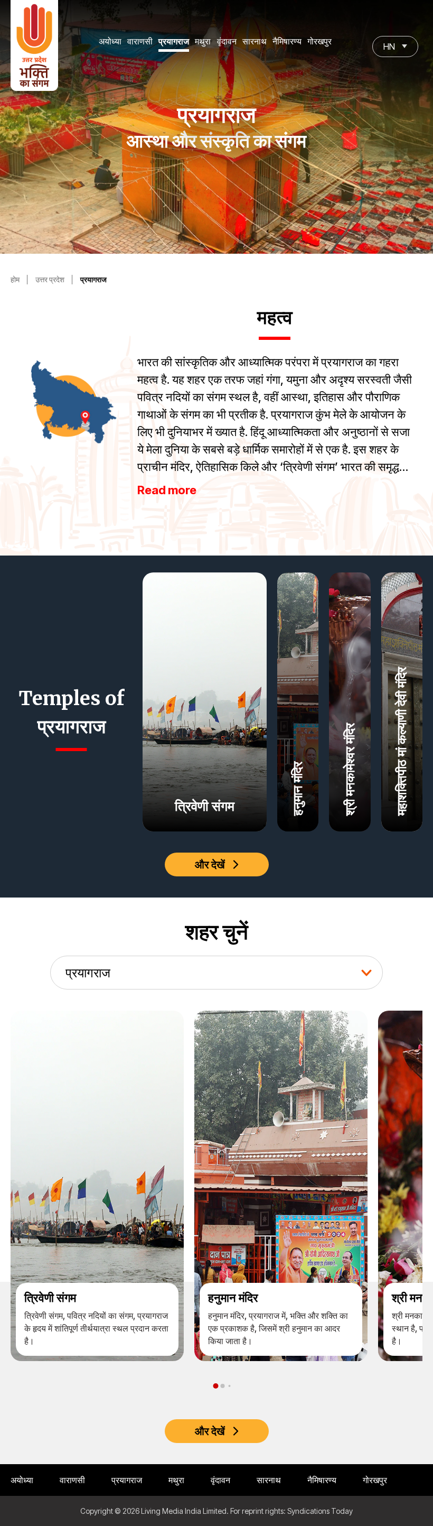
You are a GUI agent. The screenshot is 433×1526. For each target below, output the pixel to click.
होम (15, 279)
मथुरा (203, 41)
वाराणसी (140, 41)
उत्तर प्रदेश (49, 279)
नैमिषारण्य (287, 41)
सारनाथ (254, 41)
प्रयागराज (173, 41)
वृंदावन (227, 41)
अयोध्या (110, 41)
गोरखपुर (319, 41)
